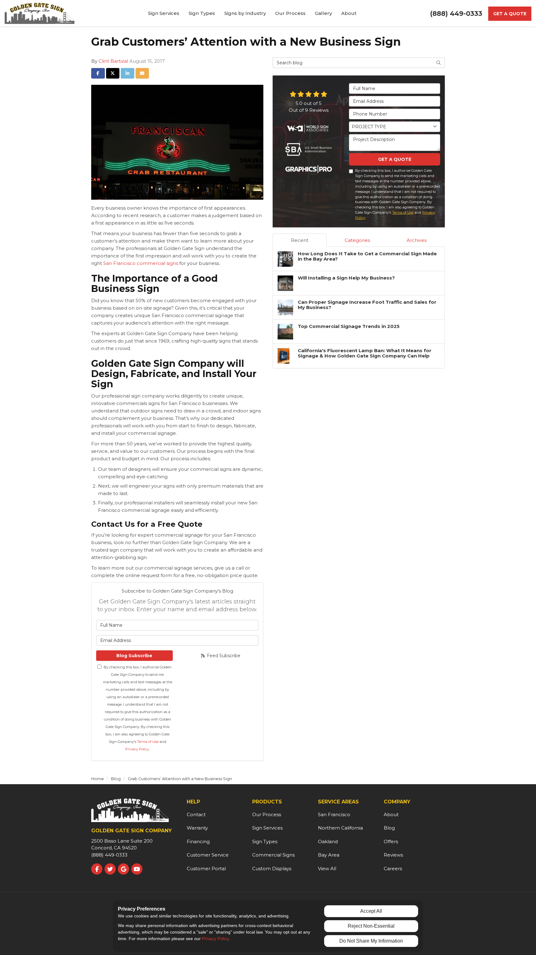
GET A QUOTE (394, 159)
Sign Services (267, 828)
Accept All (371, 911)
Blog (389, 828)
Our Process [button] (290, 13)
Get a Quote (509, 13)
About (391, 814)
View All (327, 868)
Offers (391, 841)
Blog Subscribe (134, 655)
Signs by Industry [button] (245, 13)
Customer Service (208, 855)
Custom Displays (271, 868)
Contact (196, 814)
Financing (198, 841)
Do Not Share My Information (371, 941)
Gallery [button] (323, 13)
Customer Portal (206, 868)
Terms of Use (148, 741)
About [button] (348, 13)
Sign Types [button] (202, 13)
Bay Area (328, 855)
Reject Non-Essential (371, 926)
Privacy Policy (137, 749)
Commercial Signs (273, 855)
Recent (299, 240)
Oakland (328, 841)
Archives (417, 240)
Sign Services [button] (163, 13)
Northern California (340, 828)
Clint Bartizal (113, 61)
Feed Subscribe (223, 655)
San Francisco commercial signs (140, 263)
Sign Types (264, 841)
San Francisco (334, 814)
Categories (357, 240)
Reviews (393, 855)
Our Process (266, 814)
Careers (393, 868)
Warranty (197, 828)
